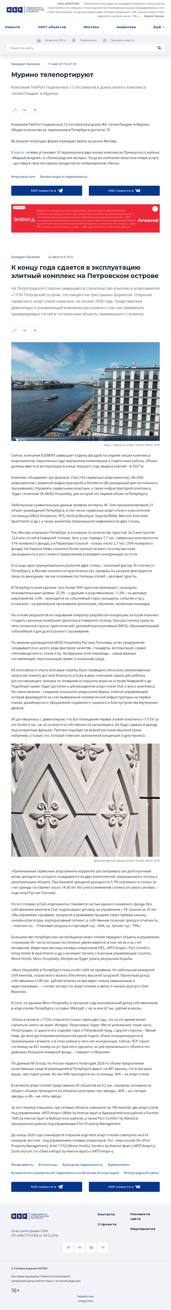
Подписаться (88, 40)
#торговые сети (23, 176)
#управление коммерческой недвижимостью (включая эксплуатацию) (65, 1173)
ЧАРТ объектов (52, 27)
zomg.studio (85, 1301)
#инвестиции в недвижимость (64, 176)
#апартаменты (22, 1164)
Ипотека (91, 27)
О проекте (107, 1224)
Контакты (106, 1214)
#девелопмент (119, 1164)
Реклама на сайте (140, 1216)
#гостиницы (48, 1164)
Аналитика (126, 27)
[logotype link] (25, 9)
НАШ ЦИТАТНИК (68, 3)
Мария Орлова (154, 16)
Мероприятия (142, 1229)
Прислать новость (122, 40)
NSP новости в (43, 191)
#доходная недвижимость (82, 1164)
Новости (12, 27)
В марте (17, 152)
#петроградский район (141, 1173)
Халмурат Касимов (25, 64)
